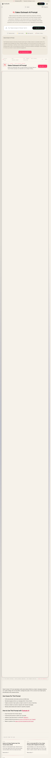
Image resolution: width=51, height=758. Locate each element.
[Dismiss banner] (48, 1)
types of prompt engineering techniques (24, 721)
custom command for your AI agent (27, 719)
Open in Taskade (42, 678)
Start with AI (41, 66)
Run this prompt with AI (25, 52)
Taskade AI (25, 711)
